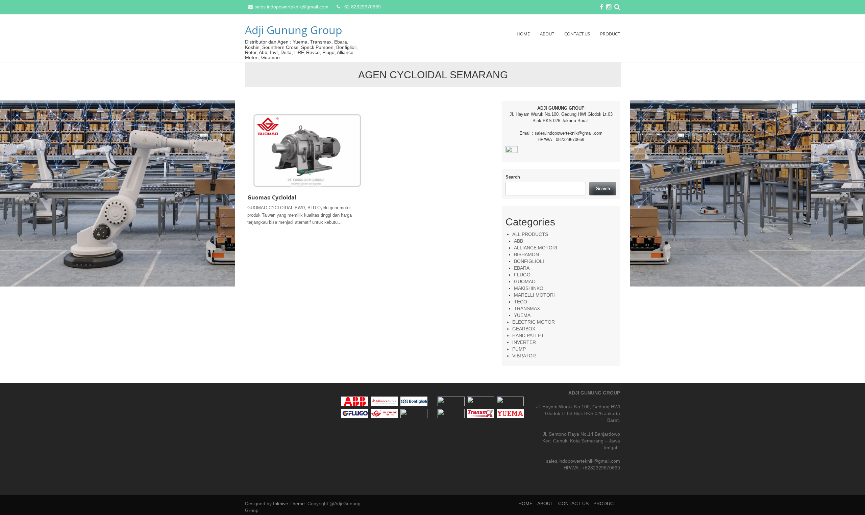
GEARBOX (523, 328)
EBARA (521, 268)
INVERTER (524, 342)
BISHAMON (526, 254)
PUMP (519, 349)
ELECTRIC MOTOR (533, 322)
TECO (520, 301)
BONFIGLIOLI (529, 261)
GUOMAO (525, 281)
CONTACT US (577, 34)
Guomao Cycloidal (271, 197)
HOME (523, 34)
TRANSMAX (527, 308)
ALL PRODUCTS (530, 234)
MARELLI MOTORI (534, 295)
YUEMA (522, 315)
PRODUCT (610, 34)
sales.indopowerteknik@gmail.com (291, 6)
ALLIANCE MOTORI (535, 247)
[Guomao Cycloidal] (306, 150)
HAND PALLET (528, 335)
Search (512, 177)
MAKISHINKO (528, 288)
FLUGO (522, 274)
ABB (518, 241)
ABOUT (547, 34)
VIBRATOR (524, 355)
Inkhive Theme (289, 503)
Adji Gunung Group (293, 30)
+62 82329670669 (361, 6)
